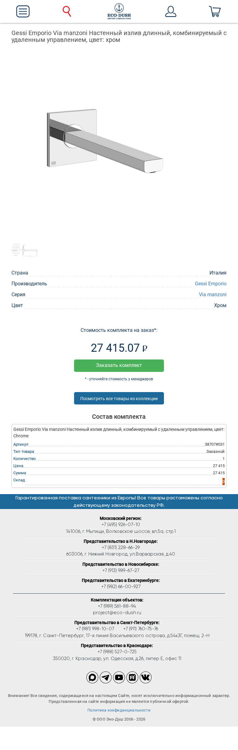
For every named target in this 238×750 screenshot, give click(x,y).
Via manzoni (213, 294)
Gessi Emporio (211, 284)
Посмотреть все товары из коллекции (119, 398)
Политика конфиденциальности (119, 710)
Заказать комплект (119, 365)
